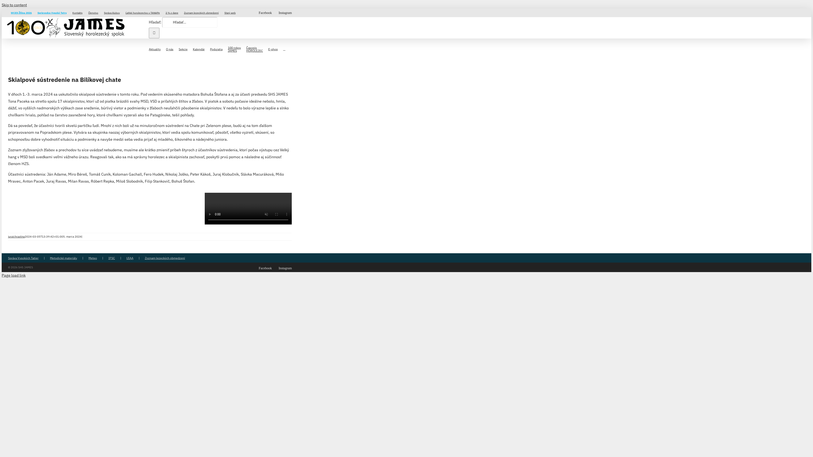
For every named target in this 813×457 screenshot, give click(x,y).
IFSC (111, 258)
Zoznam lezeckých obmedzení (165, 258)
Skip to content (14, 5)
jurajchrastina (16, 236)
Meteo (92, 258)
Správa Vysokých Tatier (23, 258)
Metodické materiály (63, 258)
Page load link (14, 275)
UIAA (129, 258)
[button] (284, 48)
